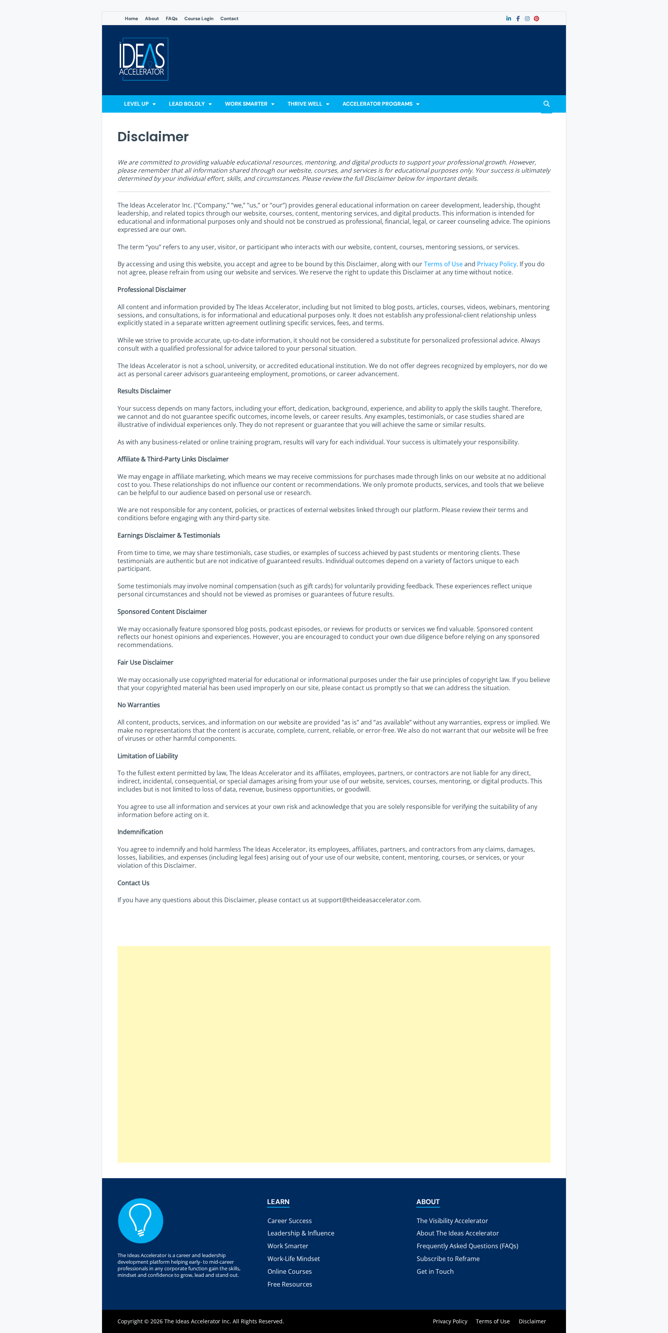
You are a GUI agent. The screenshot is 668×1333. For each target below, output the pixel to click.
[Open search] (546, 104)
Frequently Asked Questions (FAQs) (467, 1246)
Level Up (136, 103)
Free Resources (290, 1284)
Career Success (290, 1220)
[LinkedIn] (508, 18)
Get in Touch (435, 1271)
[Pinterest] (536, 18)
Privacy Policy (496, 264)
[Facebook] (518, 18)
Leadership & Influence (301, 1233)
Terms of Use (443, 264)
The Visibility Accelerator (452, 1220)
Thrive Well (305, 103)
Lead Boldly (187, 103)
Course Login (198, 18)
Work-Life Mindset (294, 1258)
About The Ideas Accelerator (458, 1233)
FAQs (171, 18)
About (152, 18)
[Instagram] (527, 18)
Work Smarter (246, 103)
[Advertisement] (334, 1054)
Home (131, 18)
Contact (229, 18)
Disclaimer (532, 1321)
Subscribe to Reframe (448, 1258)
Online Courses (290, 1271)
